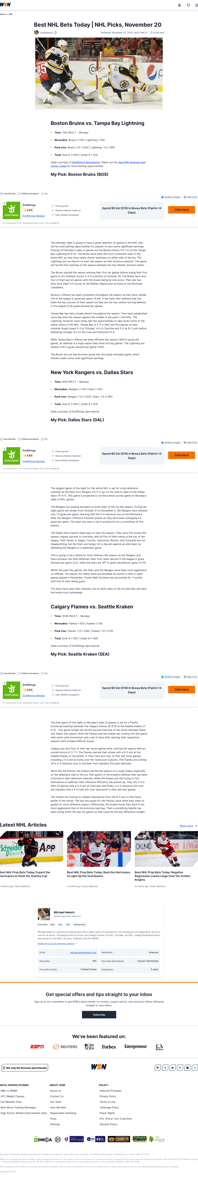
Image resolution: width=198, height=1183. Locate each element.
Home (2, 14)
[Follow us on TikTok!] (195, 1068)
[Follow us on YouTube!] (173, 1068)
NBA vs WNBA (9, 1090)
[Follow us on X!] (165, 1068)
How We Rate (58, 1107)
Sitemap (55, 1124)
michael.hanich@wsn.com (83, 952)
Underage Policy (109, 1107)
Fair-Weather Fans (11, 1101)
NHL (11, 14)
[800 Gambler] (119, 1139)
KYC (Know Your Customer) (116, 1118)
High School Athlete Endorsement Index (24, 1113)
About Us (55, 1090)
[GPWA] (140, 1139)
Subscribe (99, 1014)
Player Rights (107, 1113)
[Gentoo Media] (95, 1139)
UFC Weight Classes (12, 1096)
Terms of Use (107, 1101)
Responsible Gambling (63, 1113)
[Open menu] (196, 5)
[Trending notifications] (179, 4)
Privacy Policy (108, 1096)
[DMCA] (43, 1139)
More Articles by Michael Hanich (56, 943)
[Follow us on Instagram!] (180, 1068)
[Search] (188, 5)
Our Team (55, 1101)
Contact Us (56, 1096)
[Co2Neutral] (156, 1139)
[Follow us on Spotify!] (187, 1068)
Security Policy (108, 1124)
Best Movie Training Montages (18, 1107)
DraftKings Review (34, 215)
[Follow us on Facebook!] (158, 1068)
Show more (186, 825)
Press (53, 1118)
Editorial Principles (110, 1090)
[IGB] (73, 1139)
